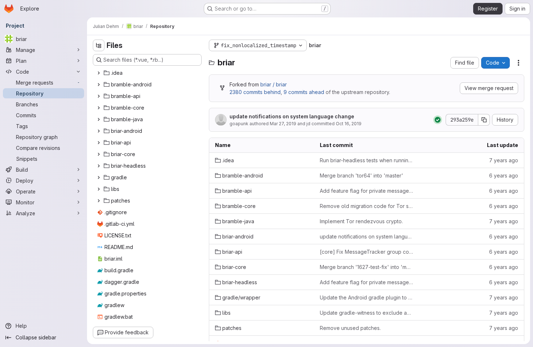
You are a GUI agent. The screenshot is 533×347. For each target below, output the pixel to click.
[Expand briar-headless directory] (98, 166)
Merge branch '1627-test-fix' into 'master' (366, 267)
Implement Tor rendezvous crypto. (361, 221)
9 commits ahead (304, 92)
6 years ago (503, 175)
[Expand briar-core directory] (98, 154)
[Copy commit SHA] (484, 120)
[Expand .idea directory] (98, 73)
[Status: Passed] (437, 119)
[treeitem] (148, 73)
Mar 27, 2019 (283, 123)
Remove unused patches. (350, 328)
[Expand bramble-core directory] (98, 107)
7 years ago (503, 160)
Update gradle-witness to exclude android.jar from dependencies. (366, 313)
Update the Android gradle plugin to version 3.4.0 (366, 297)
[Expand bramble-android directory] (98, 84)
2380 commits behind (255, 92)
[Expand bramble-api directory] (98, 96)
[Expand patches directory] (98, 200)
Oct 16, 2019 (348, 123)
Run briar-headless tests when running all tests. (366, 160)
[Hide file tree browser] (98, 45)
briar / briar (273, 84)
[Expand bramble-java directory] (98, 119)
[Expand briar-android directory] (98, 131)
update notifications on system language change (292, 116)
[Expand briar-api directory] (98, 142)
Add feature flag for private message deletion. (366, 191)
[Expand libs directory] (98, 189)
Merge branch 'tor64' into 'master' (361, 175)
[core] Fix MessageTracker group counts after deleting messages (366, 252)
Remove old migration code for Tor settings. (366, 206)
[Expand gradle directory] (98, 177)
